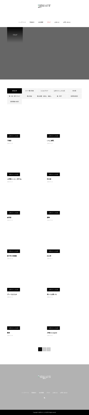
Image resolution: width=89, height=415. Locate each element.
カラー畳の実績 (29, 90)
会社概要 (40, 22)
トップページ (22, 22)
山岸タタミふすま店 (59, 90)
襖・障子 (59, 96)
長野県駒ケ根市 (14, 101)
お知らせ (56, 22)
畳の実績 (29, 96)
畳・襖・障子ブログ (14, 96)
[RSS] (44, 398)
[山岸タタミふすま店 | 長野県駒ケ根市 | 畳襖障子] (44, 10)
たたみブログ (44, 90)
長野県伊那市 (74, 96)
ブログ (49, 22)
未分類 (74, 90)
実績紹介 (32, 22)
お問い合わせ (66, 22)
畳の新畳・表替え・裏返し (44, 96)
